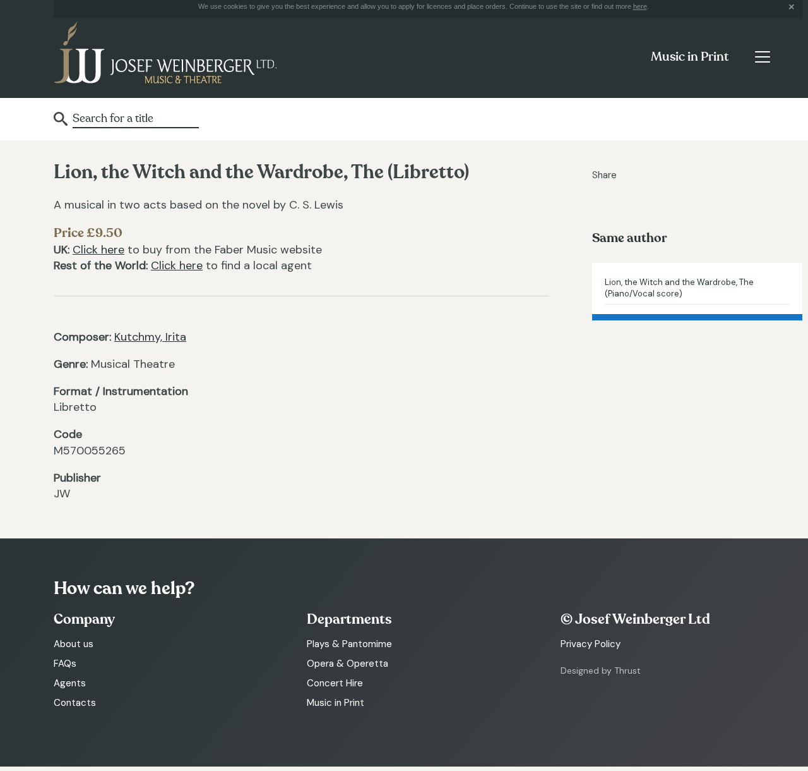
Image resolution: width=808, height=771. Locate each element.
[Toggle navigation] (762, 57)
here (640, 6)
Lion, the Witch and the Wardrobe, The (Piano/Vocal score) (679, 288)
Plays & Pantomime (349, 644)
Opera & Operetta (347, 663)
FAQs (65, 663)
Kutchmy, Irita (150, 336)
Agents (70, 683)
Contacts (75, 702)
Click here (98, 249)
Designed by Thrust (601, 670)
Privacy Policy (591, 644)
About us (73, 644)
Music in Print (689, 57)
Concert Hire (335, 683)
